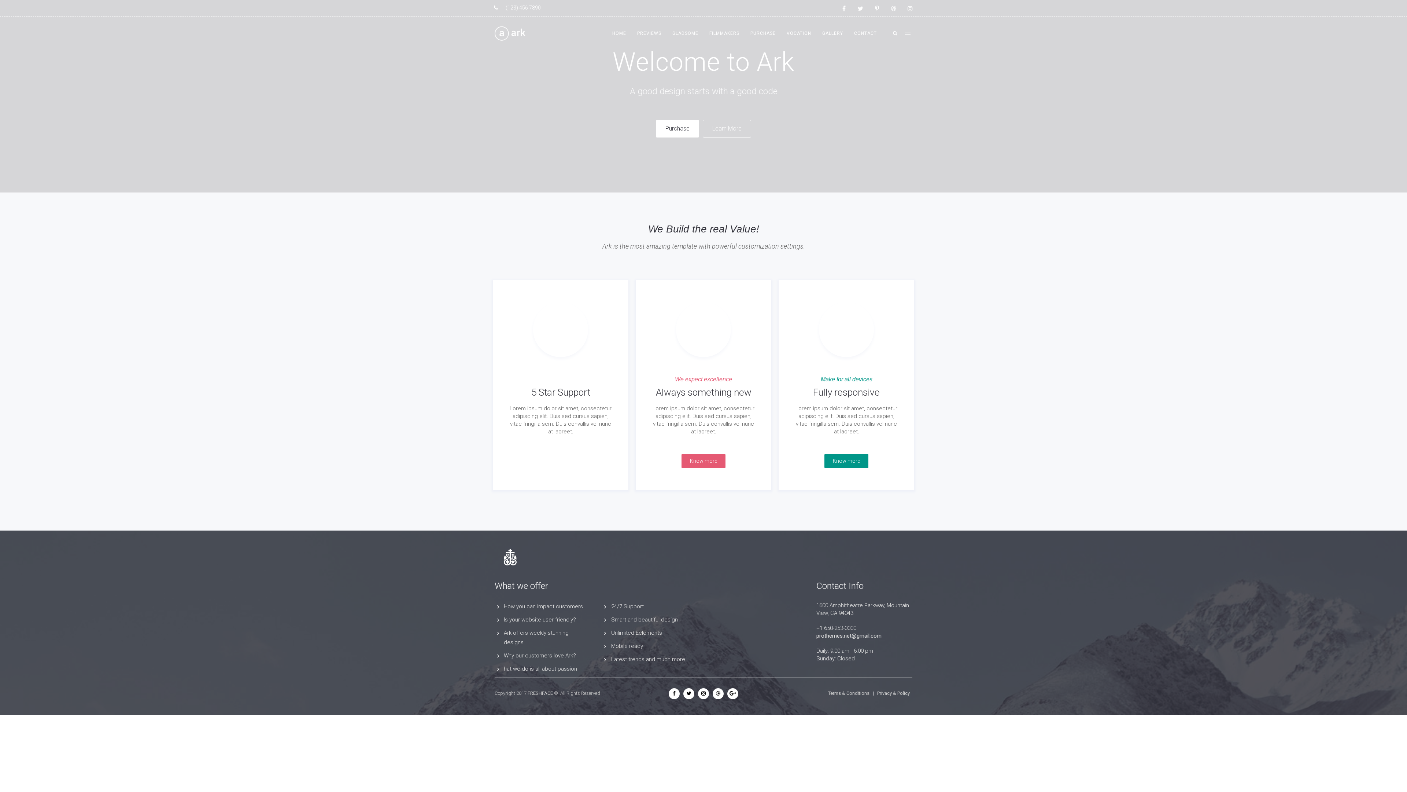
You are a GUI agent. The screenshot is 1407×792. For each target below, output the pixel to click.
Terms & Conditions (848, 693)
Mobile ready (627, 646)
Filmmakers (724, 33)
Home (619, 33)
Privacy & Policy (893, 693)
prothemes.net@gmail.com (849, 635)
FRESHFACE (540, 693)
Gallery (832, 33)
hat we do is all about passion (540, 669)
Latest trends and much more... (650, 659)
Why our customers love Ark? (540, 655)
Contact (865, 33)
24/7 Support (627, 606)
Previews (649, 33)
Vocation (799, 33)
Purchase (763, 33)
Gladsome (685, 33)
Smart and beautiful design (644, 619)
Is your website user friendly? (540, 619)
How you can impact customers (543, 606)
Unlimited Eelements (636, 633)
